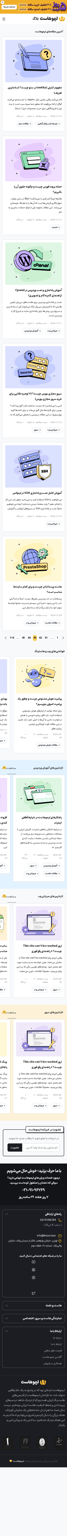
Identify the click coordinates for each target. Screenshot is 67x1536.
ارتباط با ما (56, 1344)
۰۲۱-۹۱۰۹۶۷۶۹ (33, 1190)
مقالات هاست (51, 623)
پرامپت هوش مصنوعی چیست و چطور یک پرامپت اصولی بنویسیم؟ (40, 701)
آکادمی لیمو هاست (52, 1357)
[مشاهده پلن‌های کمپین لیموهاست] (33, 7)
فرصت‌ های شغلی (53, 1350)
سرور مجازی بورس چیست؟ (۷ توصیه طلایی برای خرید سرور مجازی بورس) (35, 396)
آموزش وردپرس (31, 331)
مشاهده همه (9, 768)
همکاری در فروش (52, 1363)
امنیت (54, 227)
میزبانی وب (52, 331)
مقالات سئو (24, 124)
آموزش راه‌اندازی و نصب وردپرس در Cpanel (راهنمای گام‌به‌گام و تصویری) (38, 293)
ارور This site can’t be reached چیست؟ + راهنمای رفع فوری (42, 948)
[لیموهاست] (48, 19)
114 (12, 637)
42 (40, 637)
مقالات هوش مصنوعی (47, 745)
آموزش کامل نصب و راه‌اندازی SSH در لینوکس (37, 493)
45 (23, 637)
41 (46, 637)
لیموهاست (18, 1461)
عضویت (15, 1147)
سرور (36, 430)
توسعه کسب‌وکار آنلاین (47, 124)
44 (29, 637)
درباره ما (57, 1337)
